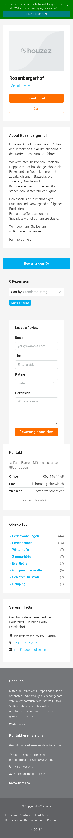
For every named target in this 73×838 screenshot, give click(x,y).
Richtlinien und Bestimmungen (24, 820)
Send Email (36, 98)
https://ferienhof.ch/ (50, 491)
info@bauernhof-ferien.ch (32, 649)
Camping (19, 584)
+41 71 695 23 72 (26, 643)
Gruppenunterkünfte (27, 570)
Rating (20, 374)
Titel (18, 356)
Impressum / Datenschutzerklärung (27, 815)
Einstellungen (36, 14)
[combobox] (42, 292)
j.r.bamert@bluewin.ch (48, 484)
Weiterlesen (17, 724)
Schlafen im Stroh (25, 577)
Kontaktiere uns (19, 783)
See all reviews (21, 85)
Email (19, 337)
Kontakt (52, 820)
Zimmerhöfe (21, 557)
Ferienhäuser (22, 543)
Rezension (22, 393)
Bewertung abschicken (37, 432)
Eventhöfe (19, 563)
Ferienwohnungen (25, 536)
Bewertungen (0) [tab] (36, 263)
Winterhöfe (20, 550)
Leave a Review (20, 302)
